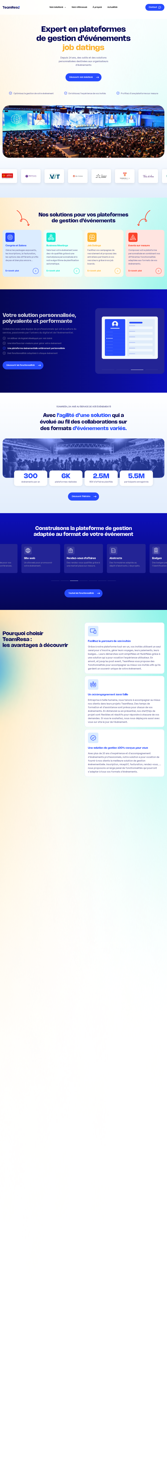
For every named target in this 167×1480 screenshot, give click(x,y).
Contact (153, 7)
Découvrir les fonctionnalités (21, 365)
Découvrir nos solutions (81, 77)
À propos (97, 7)
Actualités (112, 7)
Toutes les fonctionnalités (81, 593)
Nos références (79, 7)
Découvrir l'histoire (81, 496)
